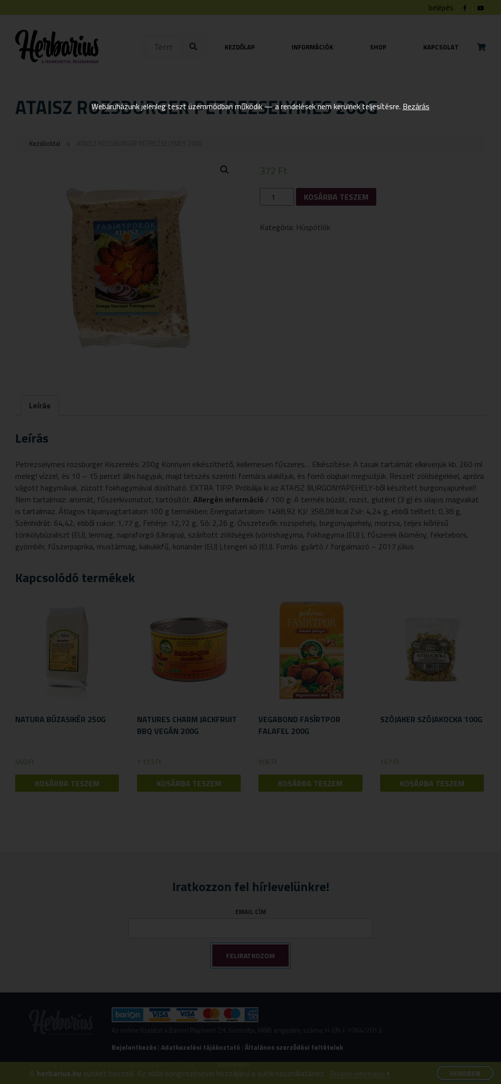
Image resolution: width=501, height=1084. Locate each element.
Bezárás (416, 106)
